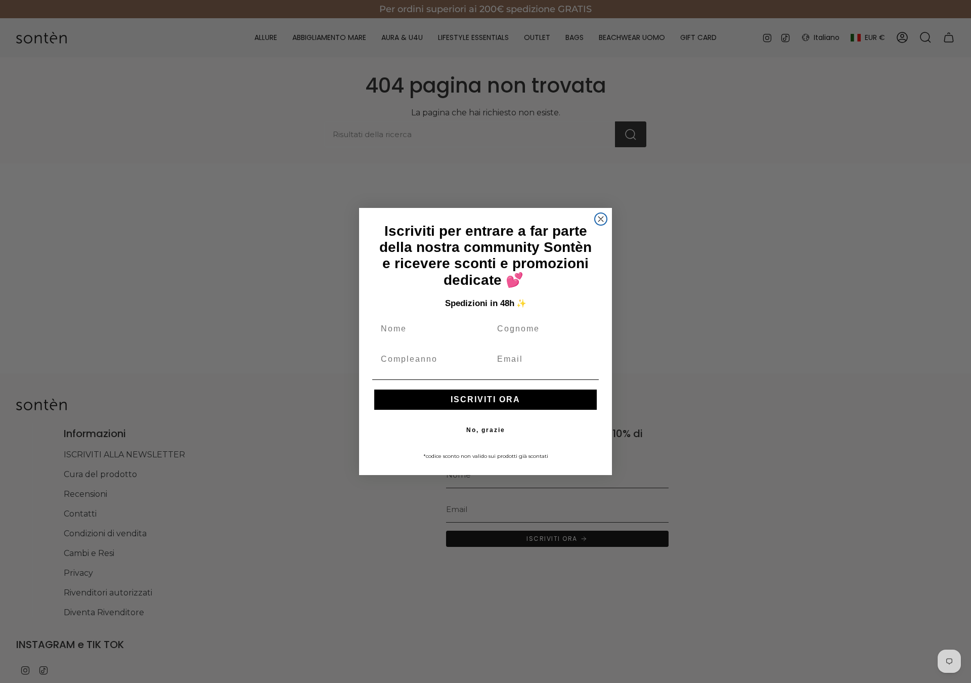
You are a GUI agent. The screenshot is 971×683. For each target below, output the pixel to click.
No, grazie (485, 430)
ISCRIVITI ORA (485, 399)
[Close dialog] (601, 219)
